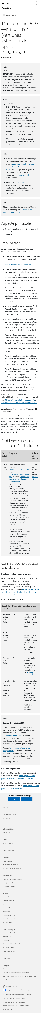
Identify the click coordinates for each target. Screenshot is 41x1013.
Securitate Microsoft (8, 900)
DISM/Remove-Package (12, 735)
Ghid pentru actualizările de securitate (20, 400)
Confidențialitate (20, 998)
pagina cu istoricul (21, 175)
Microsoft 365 (6, 818)
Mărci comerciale (20, 1002)
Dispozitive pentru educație (10, 864)
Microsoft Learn (7, 940)
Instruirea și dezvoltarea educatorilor (13, 879)
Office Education (7, 875)
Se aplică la (7, 57)
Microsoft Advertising (9, 915)
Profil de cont (6, 832)
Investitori (5, 980)
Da (14, 799)
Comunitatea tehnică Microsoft (11, 944)
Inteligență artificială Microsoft (11, 897)
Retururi (5, 839)
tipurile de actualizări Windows (24, 164)
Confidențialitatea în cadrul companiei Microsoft (16, 972)
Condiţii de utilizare (8, 1002)
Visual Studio (6, 958)
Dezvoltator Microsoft (9, 933)
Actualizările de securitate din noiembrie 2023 (19, 402)
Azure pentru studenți (9, 886)
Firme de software (8, 955)
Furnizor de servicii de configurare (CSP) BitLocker (19, 479)
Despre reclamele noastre (10, 1005)
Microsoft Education (8, 861)
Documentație (7, 936)
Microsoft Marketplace (9, 947)
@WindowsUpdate (24, 182)
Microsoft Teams (7, 922)
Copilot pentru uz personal (10, 814)
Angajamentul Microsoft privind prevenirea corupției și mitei (19, 976)
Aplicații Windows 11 (8, 822)
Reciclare (5, 847)
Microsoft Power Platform (10, 951)
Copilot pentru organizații (10, 811)
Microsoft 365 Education (9, 872)
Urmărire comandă (8, 843)
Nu (27, 799)
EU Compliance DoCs (24, 1005)
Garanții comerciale (8, 850)
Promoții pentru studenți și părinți (12, 883)
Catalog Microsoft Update (30, 673)
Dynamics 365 (6, 908)
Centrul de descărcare (9, 836)
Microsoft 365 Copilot (9, 919)
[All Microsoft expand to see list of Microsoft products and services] (3, 3)
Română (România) (11, 986)
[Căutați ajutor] (8, 3)
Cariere (5, 969)
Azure (4, 904)
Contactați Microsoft (8, 998)
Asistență (5, 8)
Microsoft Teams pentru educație (12, 868)
